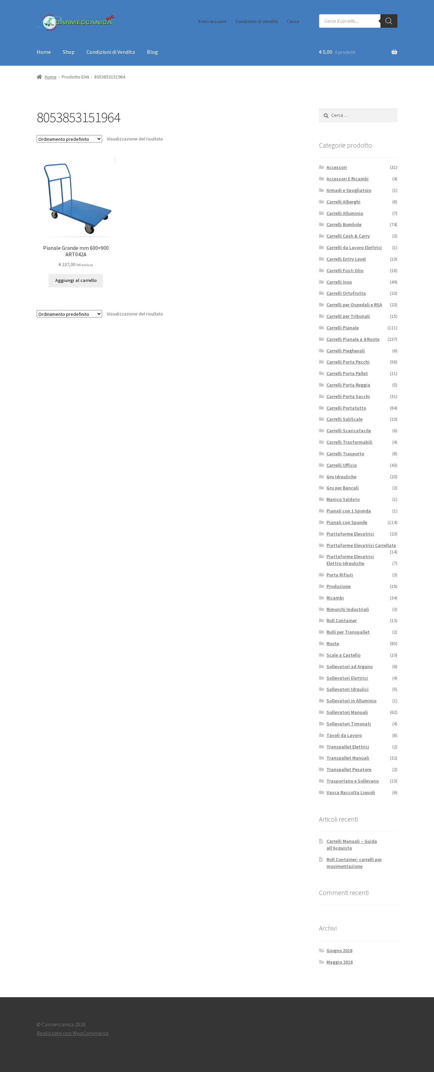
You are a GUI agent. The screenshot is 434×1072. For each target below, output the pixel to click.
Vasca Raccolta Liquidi (351, 792)
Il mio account (212, 21)
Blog (152, 51)
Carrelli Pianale (343, 328)
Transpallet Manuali (348, 758)
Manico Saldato (343, 499)
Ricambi (335, 598)
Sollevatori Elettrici (347, 678)
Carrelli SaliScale (344, 419)
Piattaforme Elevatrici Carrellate (361, 545)
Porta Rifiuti (340, 575)
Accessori (337, 167)
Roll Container (342, 620)
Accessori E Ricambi (348, 179)
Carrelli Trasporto (345, 454)
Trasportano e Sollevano (353, 781)
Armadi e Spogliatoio (349, 190)
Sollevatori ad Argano (350, 666)
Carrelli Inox (339, 282)
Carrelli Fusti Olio (345, 270)
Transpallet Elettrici (348, 747)
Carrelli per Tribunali (348, 316)
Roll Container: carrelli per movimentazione (354, 862)
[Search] (388, 21)
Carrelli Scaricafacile (349, 431)
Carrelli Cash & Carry (348, 236)
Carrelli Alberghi (343, 202)
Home (44, 51)
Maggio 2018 (340, 962)
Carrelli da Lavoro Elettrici (354, 247)
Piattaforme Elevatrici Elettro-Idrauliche (350, 559)
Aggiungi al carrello (76, 280)
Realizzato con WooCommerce (72, 1033)
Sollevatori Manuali (347, 712)
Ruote (333, 643)
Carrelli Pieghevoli (346, 351)
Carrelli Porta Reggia (348, 385)
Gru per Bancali (343, 488)
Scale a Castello (343, 655)
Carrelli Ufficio (342, 465)
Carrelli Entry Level (346, 259)
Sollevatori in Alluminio (351, 701)
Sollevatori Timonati (349, 724)
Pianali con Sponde (347, 522)
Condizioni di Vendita (257, 21)
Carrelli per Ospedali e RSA (354, 305)
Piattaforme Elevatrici (350, 534)
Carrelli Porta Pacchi (348, 362)
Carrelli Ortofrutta (346, 293)
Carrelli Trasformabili (349, 442)
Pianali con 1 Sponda (349, 511)
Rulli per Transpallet (348, 632)
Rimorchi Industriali (348, 609)
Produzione (339, 586)
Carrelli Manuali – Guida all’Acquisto (352, 844)
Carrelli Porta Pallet (347, 373)
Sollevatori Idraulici (348, 689)
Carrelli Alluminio (345, 213)
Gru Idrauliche (341, 477)
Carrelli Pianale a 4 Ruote (353, 339)
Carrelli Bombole (344, 224)
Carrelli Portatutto (346, 408)
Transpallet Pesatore (349, 769)
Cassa (293, 21)
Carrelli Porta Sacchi (348, 396)
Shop (69, 51)
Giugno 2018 (339, 950)
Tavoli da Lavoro (344, 735)
